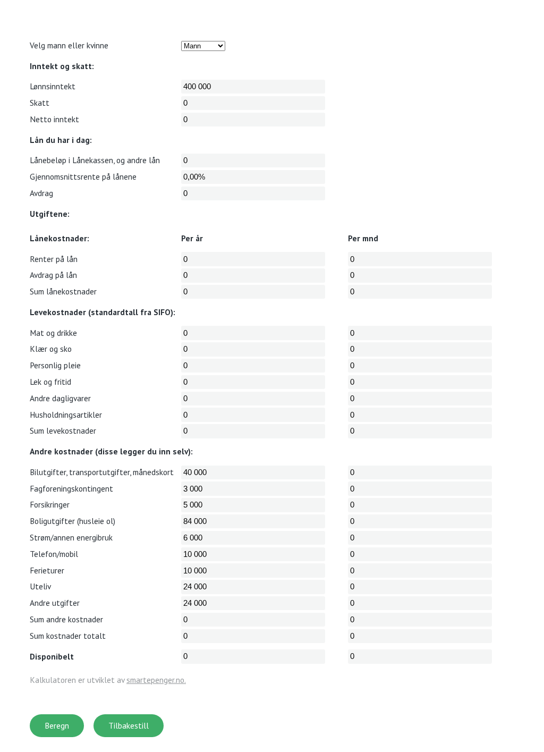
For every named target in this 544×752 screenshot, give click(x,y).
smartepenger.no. (156, 679)
